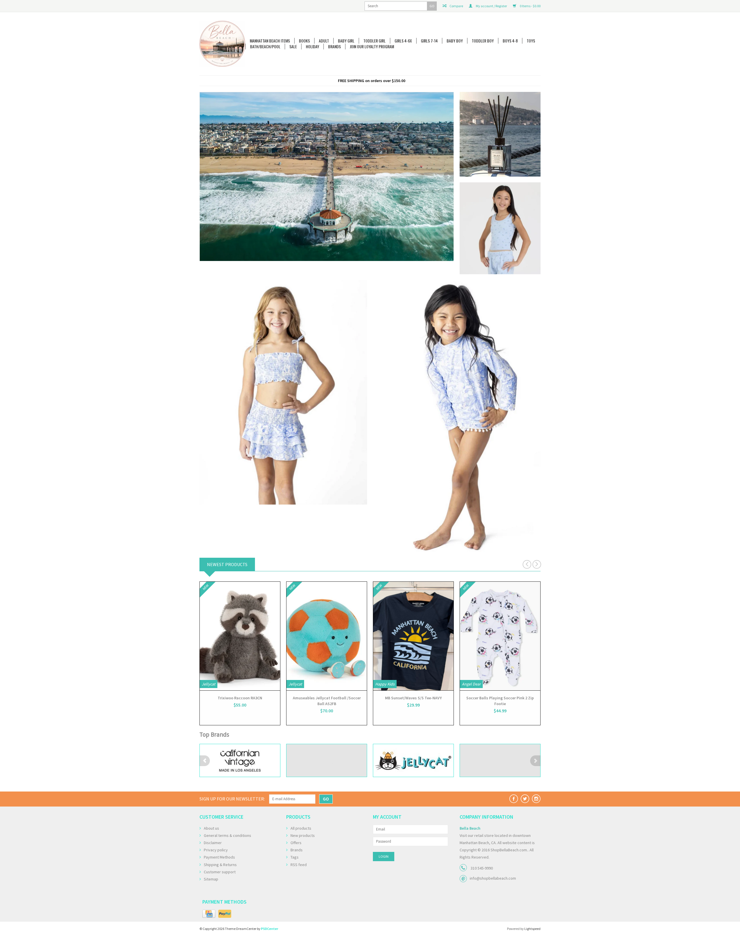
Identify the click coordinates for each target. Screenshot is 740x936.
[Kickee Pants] (500, 760)
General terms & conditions (227, 835)
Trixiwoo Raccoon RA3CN (240, 697)
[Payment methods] (208, 914)
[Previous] (204, 176)
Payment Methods (219, 857)
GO (432, 6)
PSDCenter (269, 928)
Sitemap (211, 879)
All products (301, 828)
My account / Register (491, 6)
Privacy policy (216, 849)
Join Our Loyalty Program (372, 46)
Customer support (220, 871)
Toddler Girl (374, 41)
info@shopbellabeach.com (493, 878)
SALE (293, 46)
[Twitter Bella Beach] (525, 798)
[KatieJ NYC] (413, 760)
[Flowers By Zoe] (240, 760)
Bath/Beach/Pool (265, 46)
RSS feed (299, 864)
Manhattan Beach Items (270, 41)
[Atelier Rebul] (327, 168)
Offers (296, 842)
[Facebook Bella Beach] (513, 798)
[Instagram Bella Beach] (536, 798)
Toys (531, 41)
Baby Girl (346, 41)
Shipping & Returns (220, 864)
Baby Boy (455, 41)
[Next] (448, 176)
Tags (295, 857)
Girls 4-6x (403, 41)
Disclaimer (213, 842)
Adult (324, 41)
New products (303, 835)
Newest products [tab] (227, 564)
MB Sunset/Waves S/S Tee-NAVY (413, 697)
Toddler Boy (483, 41)
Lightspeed (532, 928)
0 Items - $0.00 (530, 6)
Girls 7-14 (429, 41)
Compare (456, 6)
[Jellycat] (326, 760)
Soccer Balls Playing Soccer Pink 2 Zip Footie (500, 700)
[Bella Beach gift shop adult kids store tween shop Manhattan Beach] (222, 44)
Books (304, 41)
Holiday (312, 46)
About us (211, 828)
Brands (334, 46)
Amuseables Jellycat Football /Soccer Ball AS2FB (327, 700)
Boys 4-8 (510, 41)
